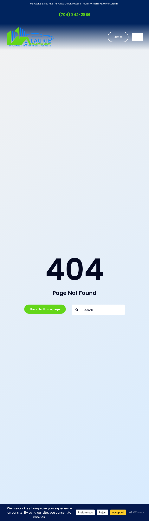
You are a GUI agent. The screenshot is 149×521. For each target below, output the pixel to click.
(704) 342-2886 (74, 14)
